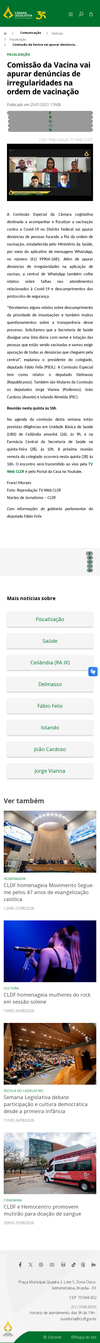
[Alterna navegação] (71, 14)
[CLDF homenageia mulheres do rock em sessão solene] (50, 951)
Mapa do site (86, 1337)
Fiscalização (18, 54)
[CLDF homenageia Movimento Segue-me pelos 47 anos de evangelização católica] (50, 841)
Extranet (54, 1337)
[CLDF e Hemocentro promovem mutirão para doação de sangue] (50, 1163)
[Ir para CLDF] (35, 12)
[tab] (81, 14)
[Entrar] (91, 14)
